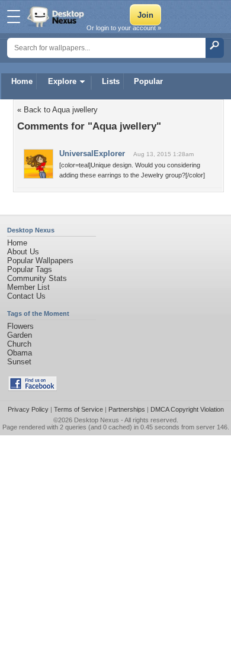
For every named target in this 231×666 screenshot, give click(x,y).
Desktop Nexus (96, 419)
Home (22, 81)
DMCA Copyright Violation (187, 409)
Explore (62, 81)
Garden (19, 335)
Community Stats (37, 278)
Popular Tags (29, 269)
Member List (28, 287)
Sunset (19, 361)
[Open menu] (13, 16)
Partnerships (126, 409)
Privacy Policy (28, 409)
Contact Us (26, 296)
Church (19, 344)
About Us (23, 251)
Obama (19, 352)
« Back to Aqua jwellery (57, 109)
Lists (111, 81)
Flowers (20, 326)
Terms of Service (78, 409)
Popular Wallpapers (40, 260)
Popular (148, 81)
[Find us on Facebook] (32, 388)
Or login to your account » (123, 27)
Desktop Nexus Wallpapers (56, 16)
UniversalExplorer (92, 153)
